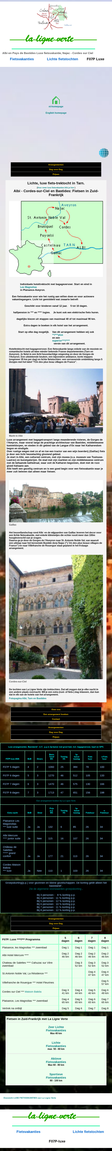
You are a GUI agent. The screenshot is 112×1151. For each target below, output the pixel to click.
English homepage (56, 113)
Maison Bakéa (33, 991)
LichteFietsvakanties (56, 1044)
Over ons (56, 709)
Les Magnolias (28, 287)
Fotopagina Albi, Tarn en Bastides (27, 698)
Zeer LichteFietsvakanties (56, 1028)
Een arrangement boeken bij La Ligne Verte (56, 801)
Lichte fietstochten (62, 59)
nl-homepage (56, 106)
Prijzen (56, 174)
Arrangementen (56, 164)
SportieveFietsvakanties (56, 1076)
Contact (56, 719)
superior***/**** (61, 340)
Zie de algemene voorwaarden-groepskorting (55, 888)
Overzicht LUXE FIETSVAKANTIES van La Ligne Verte (30, 1098)
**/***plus (57, 335)
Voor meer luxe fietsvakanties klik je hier (55, 188)
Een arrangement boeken (55, 714)
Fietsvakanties (22, 59)
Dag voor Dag (56, 169)
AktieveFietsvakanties (56, 1060)
